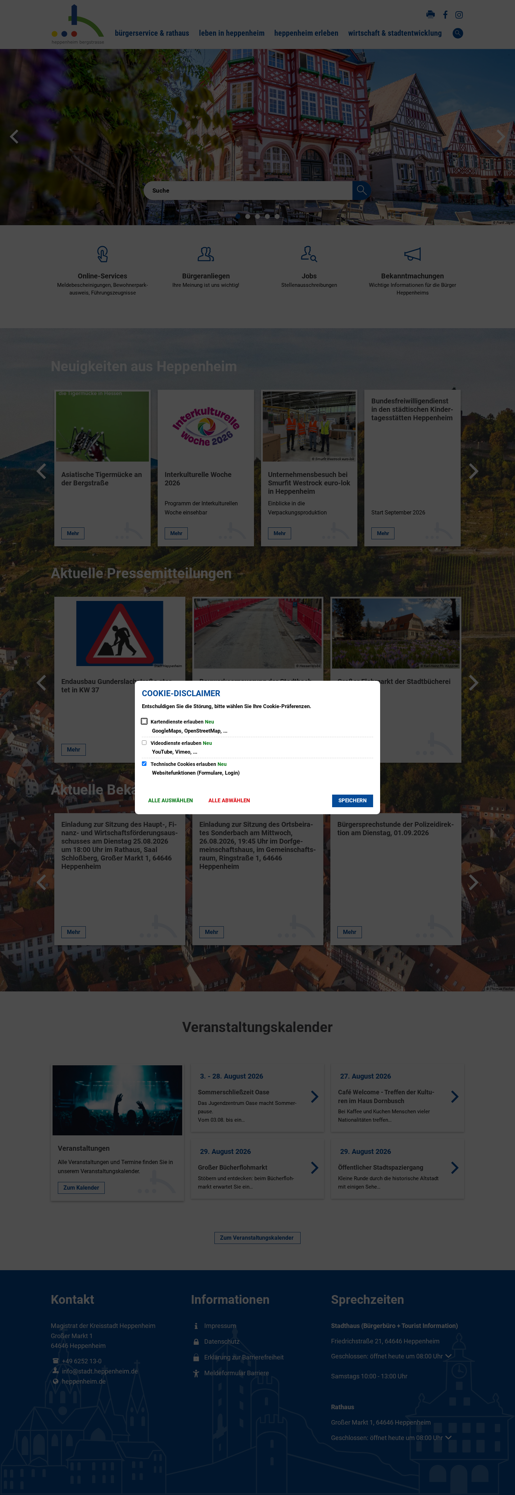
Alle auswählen (170, 800)
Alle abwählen (229, 800)
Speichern (352, 800)
